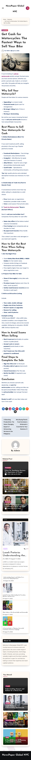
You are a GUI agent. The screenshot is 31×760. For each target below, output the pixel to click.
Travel (7, 686)
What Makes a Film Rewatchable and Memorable (15, 612)
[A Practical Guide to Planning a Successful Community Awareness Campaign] (15, 621)
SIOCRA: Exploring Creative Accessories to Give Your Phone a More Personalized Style (15, 506)
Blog (7, 737)
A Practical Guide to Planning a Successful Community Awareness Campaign (13, 629)
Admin (8, 50)
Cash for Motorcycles (11, 207)
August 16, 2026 (8, 632)
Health (5, 549)
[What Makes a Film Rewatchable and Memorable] (15, 605)
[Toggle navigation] (3, 8)
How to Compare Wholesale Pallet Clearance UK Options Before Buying (14, 489)
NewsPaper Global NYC (15, 755)
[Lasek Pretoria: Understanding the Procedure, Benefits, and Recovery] (15, 533)
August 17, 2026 (16, 559)
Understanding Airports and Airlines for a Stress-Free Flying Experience (13, 578)
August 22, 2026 (9, 580)
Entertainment (10, 720)
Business (4, 30)
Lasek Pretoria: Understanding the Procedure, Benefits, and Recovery (14, 554)
